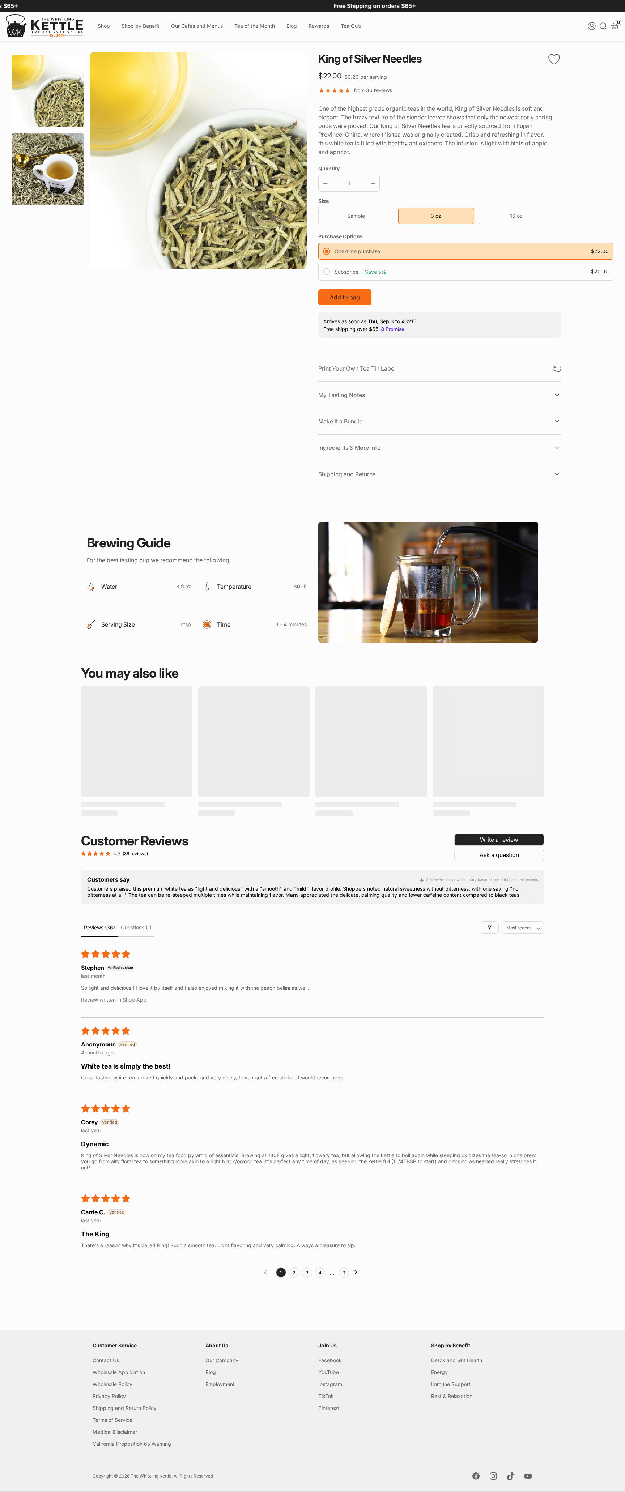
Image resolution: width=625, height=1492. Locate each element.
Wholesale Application (119, 1372)
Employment (220, 1384)
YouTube (328, 1372)
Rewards (319, 26)
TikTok (326, 1396)
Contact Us (106, 1360)
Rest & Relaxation (451, 1396)
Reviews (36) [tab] (99, 927)
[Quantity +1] (371, 183)
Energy (439, 1372)
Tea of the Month (254, 26)
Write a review (499, 839)
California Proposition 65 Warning (132, 1444)
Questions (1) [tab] (136, 927)
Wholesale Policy (112, 1384)
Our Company (221, 1360)
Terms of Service (112, 1420)
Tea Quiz (351, 26)
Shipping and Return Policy (125, 1408)
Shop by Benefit (141, 26)
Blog (291, 26)
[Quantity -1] (327, 183)
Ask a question (499, 854)
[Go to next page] (357, 1272)
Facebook (330, 1360)
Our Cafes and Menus (197, 26)
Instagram (330, 1384)
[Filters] (490, 927)
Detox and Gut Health (456, 1360)
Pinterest (328, 1408)
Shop (104, 26)
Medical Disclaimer (115, 1432)
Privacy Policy (109, 1396)
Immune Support (451, 1384)
